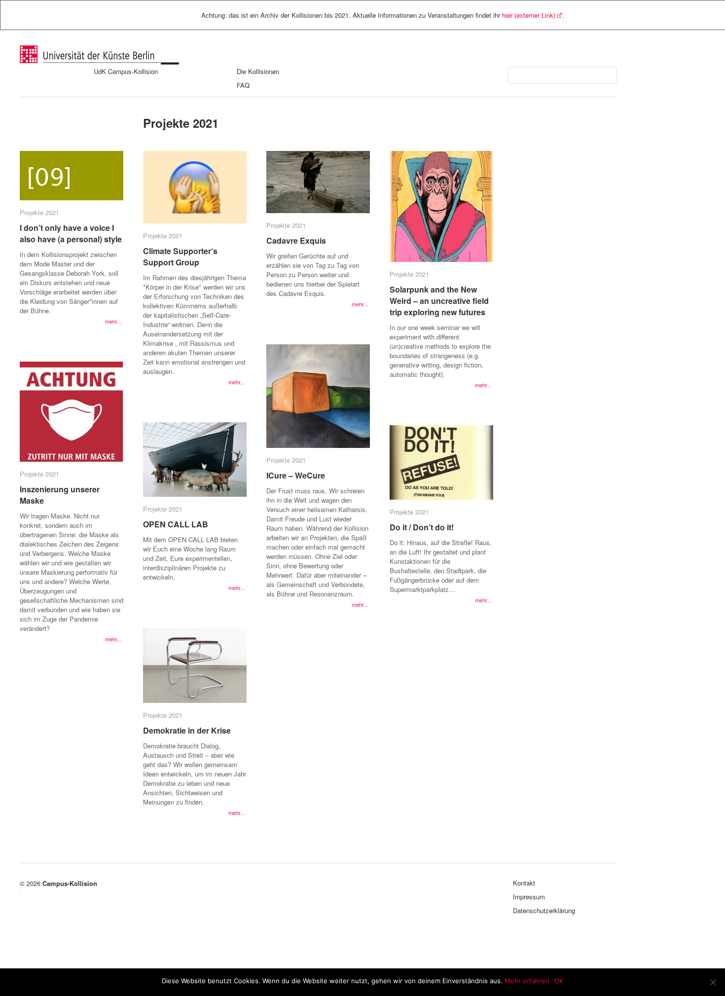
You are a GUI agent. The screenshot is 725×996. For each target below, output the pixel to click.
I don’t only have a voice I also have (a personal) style (71, 233)
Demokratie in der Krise (187, 730)
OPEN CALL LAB (175, 524)
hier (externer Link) (528, 15)
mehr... (113, 321)
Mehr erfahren (527, 981)
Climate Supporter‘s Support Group (180, 256)
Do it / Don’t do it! (422, 527)
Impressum (529, 896)
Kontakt (524, 882)
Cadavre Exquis (296, 240)
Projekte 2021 (39, 212)
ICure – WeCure (295, 475)
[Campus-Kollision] (99, 62)
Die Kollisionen (258, 71)
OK (558, 981)
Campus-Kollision (69, 883)
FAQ (243, 85)
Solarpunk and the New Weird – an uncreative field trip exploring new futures (439, 301)
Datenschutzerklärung (544, 910)
